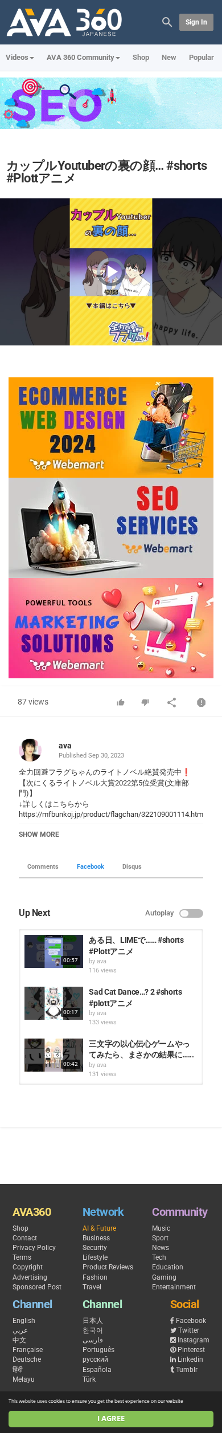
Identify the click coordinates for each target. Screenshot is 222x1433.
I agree (111, 1418)
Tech (159, 1257)
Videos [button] (17, 57)
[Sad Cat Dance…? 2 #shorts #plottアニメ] (53, 1003)
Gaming (164, 1277)
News (160, 1248)
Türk (89, 1379)
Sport (160, 1238)
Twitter (188, 1330)
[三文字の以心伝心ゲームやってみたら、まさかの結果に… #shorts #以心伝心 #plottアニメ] (53, 1055)
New (169, 57)
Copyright (28, 1267)
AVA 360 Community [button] (80, 57)
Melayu (24, 1379)
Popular (201, 57)
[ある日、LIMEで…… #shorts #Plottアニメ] (53, 951)
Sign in (196, 22)
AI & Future (99, 1228)
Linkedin (190, 1359)
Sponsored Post (37, 1287)
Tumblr (187, 1370)
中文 (19, 1340)
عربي (20, 1330)
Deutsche (27, 1359)
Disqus (132, 866)
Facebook (90, 866)
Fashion (95, 1277)
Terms (22, 1257)
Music (161, 1228)
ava (65, 745)
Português (98, 1350)
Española (97, 1370)
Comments (43, 866)
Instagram (193, 1340)
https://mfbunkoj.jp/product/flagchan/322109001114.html (112, 814)
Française (28, 1350)
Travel (92, 1287)
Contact (25, 1238)
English (24, 1321)
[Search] (167, 21)
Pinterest (191, 1350)
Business (96, 1238)
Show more (39, 834)
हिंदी (18, 1370)
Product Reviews (108, 1267)
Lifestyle (95, 1257)
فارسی (93, 1340)
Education (167, 1267)
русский (95, 1359)
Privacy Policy (34, 1248)
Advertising (30, 1277)
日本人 (93, 1321)
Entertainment (174, 1287)
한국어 (93, 1330)
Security (95, 1248)
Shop (141, 57)
